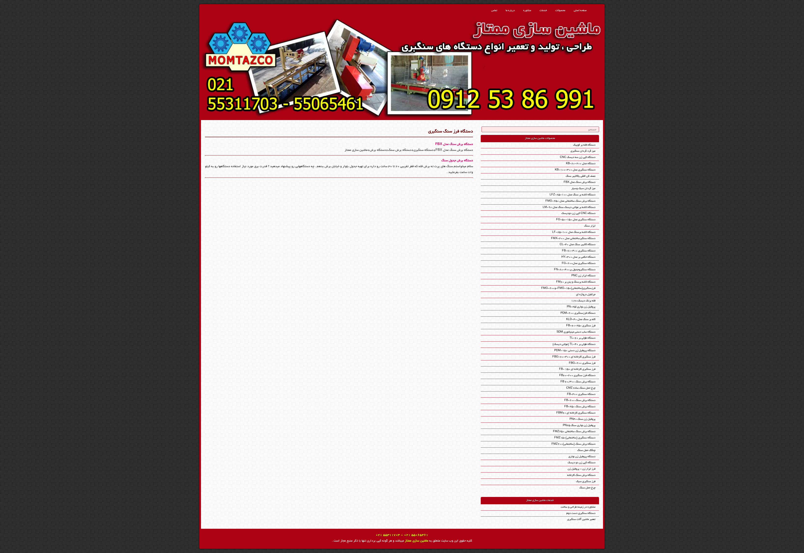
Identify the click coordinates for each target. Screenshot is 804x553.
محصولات (560, 10)
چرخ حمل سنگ (587, 487)
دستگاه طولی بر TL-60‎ (582, 338)
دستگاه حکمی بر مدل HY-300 (578, 257)
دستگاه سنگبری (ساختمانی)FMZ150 (574, 437)
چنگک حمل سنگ (586, 450)
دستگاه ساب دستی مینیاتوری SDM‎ (576, 332)
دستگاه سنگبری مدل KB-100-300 (575, 170)
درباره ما (510, 10)
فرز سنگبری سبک (585, 481)
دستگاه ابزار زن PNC (583, 275)
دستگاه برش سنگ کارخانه (581, 475)
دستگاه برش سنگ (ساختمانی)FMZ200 (573, 444)
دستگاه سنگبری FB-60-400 (578, 250)
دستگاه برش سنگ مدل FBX (454, 144)
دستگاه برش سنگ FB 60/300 (577, 381)
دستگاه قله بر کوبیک (584, 145)
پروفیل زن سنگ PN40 (582, 419)
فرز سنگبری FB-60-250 (580, 325)
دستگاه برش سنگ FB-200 (579, 400)
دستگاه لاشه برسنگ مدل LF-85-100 (573, 232)
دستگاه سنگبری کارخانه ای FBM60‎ (575, 413)
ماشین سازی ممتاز (416, 541)
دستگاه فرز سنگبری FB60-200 (577, 375)
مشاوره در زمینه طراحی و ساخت (578, 507)
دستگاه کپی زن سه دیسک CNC (577, 157)
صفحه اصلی (580, 10)
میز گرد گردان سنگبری (583, 151)
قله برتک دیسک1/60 (583, 300)
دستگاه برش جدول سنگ (457, 160)
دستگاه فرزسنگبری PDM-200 (577, 313)
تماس (494, 10)
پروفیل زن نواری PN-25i (581, 307)
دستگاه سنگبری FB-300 (581, 394)
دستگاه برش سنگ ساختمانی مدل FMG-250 (570, 201)
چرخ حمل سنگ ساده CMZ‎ (580, 388)
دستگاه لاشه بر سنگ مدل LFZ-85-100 (572, 194)
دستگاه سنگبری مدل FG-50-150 (575, 219)
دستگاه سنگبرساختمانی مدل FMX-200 (573, 238)
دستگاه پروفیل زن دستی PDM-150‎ (574, 350)
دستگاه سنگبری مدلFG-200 (578, 263)
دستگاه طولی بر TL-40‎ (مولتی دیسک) (574, 344)
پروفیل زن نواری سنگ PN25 (579, 425)
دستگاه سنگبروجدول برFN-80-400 (574, 269)
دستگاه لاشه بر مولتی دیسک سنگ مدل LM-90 (569, 207)
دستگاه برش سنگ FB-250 (579, 406)
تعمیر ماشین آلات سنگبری (581, 519)
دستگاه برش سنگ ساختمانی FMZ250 (574, 431)
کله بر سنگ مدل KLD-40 (580, 319)
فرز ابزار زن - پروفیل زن (581, 469)
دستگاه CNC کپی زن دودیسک (578, 213)
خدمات (543, 10)
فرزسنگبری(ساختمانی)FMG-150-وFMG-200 (568, 288)
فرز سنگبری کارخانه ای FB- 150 (577, 369)
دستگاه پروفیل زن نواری (581, 456)
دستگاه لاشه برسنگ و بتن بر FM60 (575, 282)
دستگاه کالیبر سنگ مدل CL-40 (577, 244)
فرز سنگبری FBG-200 (582, 363)
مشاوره (527, 10)
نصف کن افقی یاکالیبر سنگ (580, 176)
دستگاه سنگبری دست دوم (580, 513)
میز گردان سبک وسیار (583, 188)
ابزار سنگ (589, 226)
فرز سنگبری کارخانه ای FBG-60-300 (573, 356)
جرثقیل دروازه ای (585, 294)
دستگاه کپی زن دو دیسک (581, 462)
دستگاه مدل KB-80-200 (580, 163)
